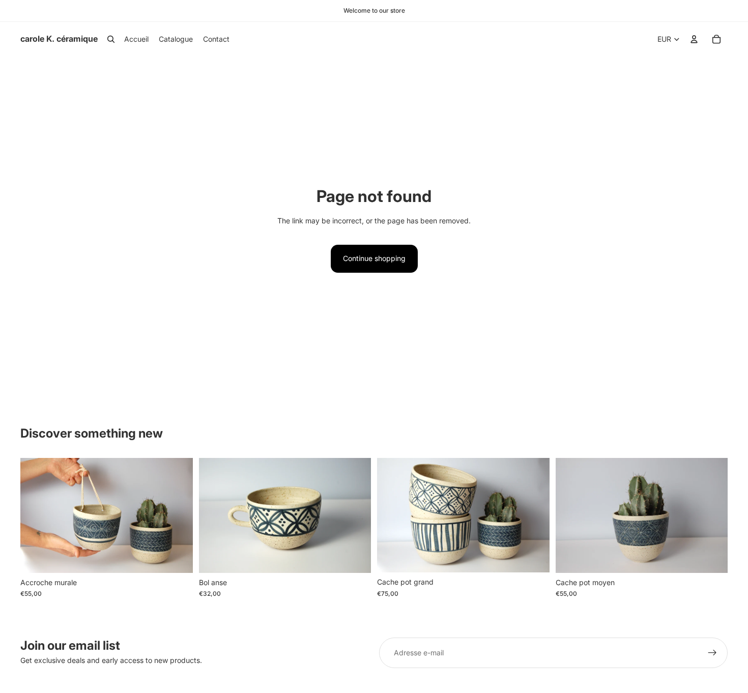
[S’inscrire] (712, 652)
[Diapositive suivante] (177, 515)
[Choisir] (177, 557)
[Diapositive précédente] (35, 515)
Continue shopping (374, 258)
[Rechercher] (111, 39)
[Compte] (694, 39)
